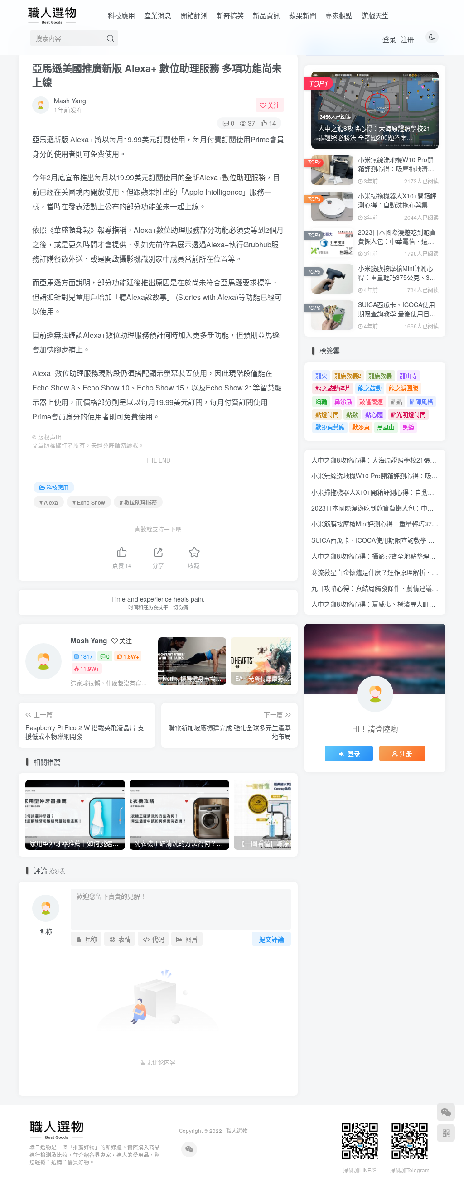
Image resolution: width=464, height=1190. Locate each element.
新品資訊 (266, 15)
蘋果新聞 (302, 15)
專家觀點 (339, 15)
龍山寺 (408, 375)
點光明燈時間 (408, 414)
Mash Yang (70, 100)
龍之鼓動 (370, 388)
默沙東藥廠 (330, 427)
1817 (86, 656)
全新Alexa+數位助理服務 (225, 177)
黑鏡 (408, 427)
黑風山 (386, 427)
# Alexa (48, 502)
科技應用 (121, 15)
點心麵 (374, 414)
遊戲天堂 (375, 15)
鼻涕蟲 (343, 401)
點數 (352, 414)
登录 (389, 39)
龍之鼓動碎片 (333, 388)
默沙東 (361, 427)
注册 (407, 39)
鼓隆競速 (371, 401)
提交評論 (271, 939)
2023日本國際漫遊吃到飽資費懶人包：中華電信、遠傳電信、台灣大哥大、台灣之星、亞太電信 (397, 245)
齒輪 (321, 401)
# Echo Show (88, 502)
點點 (396, 401)
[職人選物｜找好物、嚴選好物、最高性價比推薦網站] (56, 1128)
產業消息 (157, 15)
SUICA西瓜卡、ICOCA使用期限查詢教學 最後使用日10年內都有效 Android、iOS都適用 (397, 318)
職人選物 (237, 1130)
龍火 (321, 375)
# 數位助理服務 (138, 502)
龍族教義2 (347, 375)
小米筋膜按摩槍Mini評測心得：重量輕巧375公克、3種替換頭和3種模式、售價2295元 (397, 281)
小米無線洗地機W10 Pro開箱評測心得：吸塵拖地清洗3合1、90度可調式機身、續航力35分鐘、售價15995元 (398, 173)
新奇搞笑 (230, 15)
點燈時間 (327, 414)
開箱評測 (194, 15)
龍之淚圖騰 (403, 388)
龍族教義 (380, 375)
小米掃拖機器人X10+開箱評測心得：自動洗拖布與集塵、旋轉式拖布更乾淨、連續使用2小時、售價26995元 (397, 209)
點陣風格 (421, 401)
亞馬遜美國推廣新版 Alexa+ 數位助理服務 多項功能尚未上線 (157, 75)
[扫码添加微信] (446, 1112)
